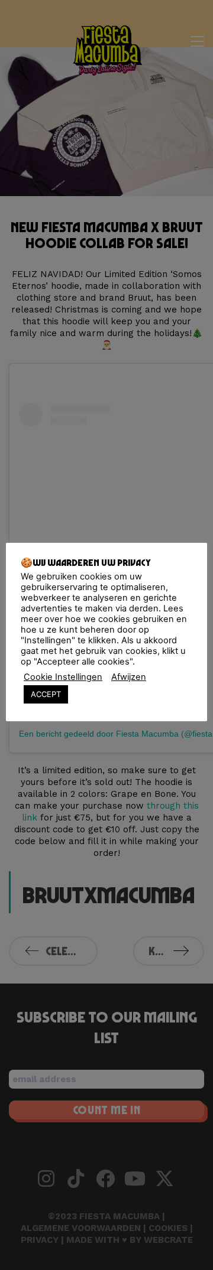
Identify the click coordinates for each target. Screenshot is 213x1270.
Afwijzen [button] (128, 677)
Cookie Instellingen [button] (63, 677)
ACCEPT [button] (46, 694)
